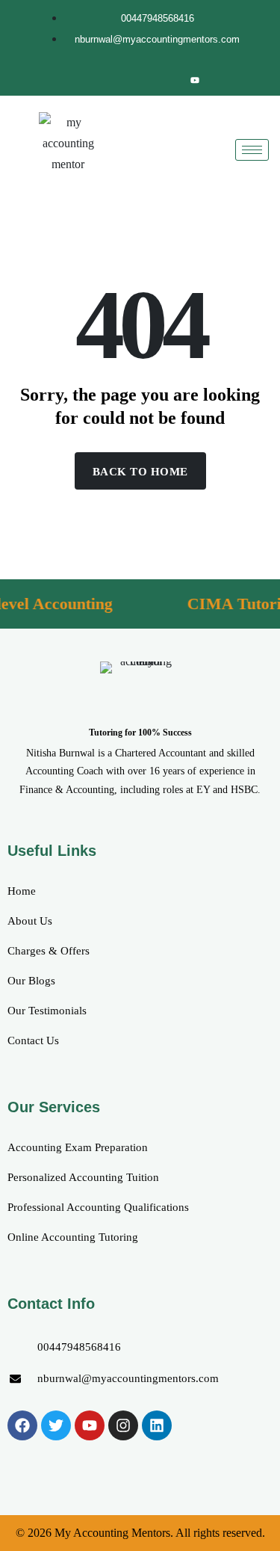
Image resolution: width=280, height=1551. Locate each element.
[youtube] (195, 80)
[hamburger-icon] (252, 150)
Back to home (140, 472)
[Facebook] (93, 80)
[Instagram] (169, 80)
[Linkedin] (157, 1425)
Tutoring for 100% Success (140, 732)
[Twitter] (119, 80)
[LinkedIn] (144, 80)
